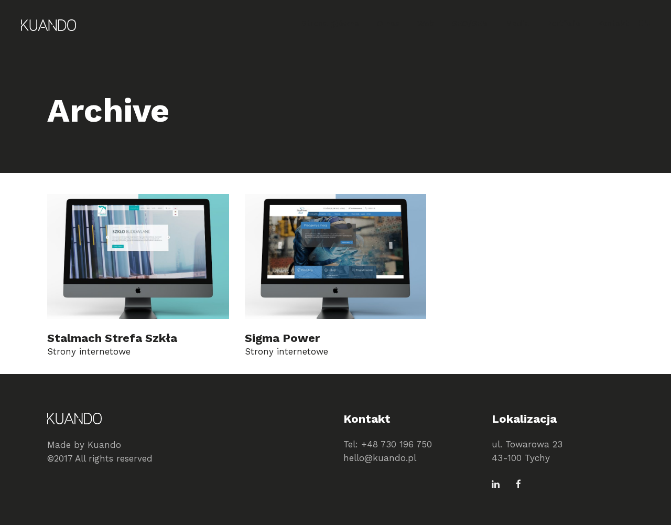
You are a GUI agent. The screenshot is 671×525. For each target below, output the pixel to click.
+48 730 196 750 (396, 444)
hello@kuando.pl (379, 458)
